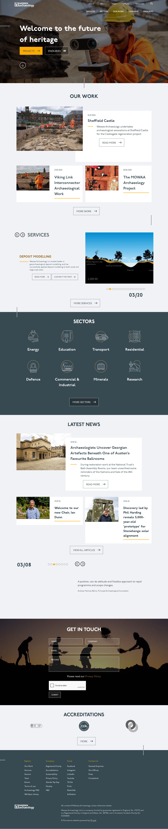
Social (69, 761)
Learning (133, 12)
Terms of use (30, 786)
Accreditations (52, 770)
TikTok (70, 782)
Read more (40, 274)
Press (91, 774)
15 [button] (138, 289)
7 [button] (118, 289)
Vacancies (139, 4)
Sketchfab (71, 790)
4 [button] (110, 289)
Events (27, 782)
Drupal (93, 820)
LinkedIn (70, 774)
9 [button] (123, 289)
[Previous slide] (17, 234)
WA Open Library (31, 794)
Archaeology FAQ (31, 790)
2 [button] (51, 564)
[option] (84, 262)
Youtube (70, 778)
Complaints (94, 778)
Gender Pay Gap (52, 782)
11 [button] (128, 289)
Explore (27, 761)
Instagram (71, 770)
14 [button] (136, 289)
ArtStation (71, 794)
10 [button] (125, 289)
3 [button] (107, 289)
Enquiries (148, 12)
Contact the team (63, 274)
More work (84, 211)
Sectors (104, 12)
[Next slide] (82, 563)
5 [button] (113, 289)
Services (90, 12)
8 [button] (120, 289)
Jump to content (23, 65)
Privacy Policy (93, 676)
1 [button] (49, 564)
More (83, 741)
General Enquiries (96, 766)
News (102, 4)
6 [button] (115, 289)
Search (151, 3)
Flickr (69, 786)
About (91, 4)
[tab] (107, 289)
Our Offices (94, 770)
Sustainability (51, 774)
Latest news (84, 424)
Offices (126, 4)
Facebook (71, 766)
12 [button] (131, 289)
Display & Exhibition (36, 256)
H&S (47, 790)
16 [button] (141, 289)
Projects (28, 51)
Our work (84, 96)
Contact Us (93, 761)
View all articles (84, 550)
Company (50, 761)
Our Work (118, 12)
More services (83, 303)
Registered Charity (53, 766)
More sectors (82, 402)
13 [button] (133, 289)
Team (114, 4)
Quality (49, 786)
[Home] (24, 5)
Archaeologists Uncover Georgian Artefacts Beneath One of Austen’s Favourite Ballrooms (100, 453)
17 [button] (144, 289)
